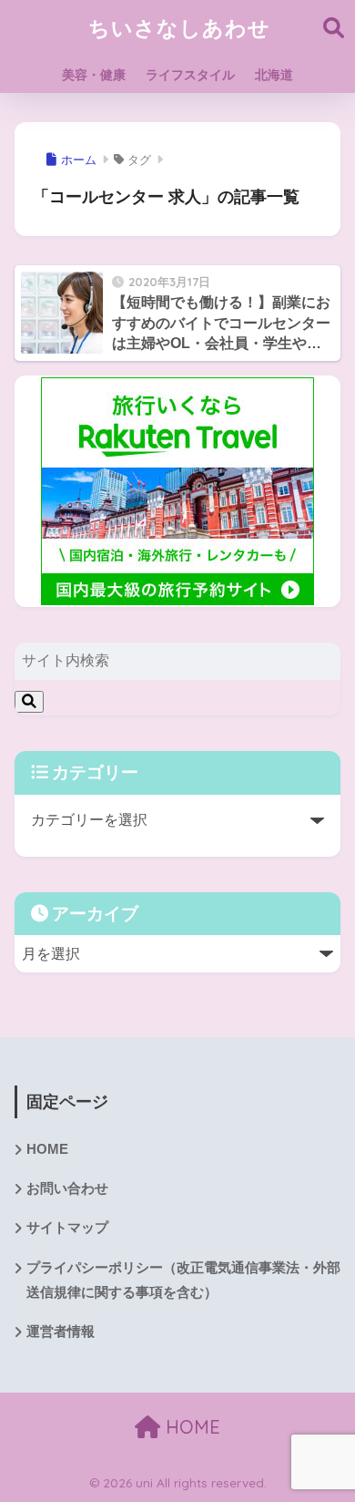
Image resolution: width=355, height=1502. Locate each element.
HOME (47, 1149)
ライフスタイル (190, 74)
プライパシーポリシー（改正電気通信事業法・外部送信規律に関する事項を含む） (183, 1280)
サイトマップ (67, 1227)
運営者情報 (60, 1331)
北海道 (274, 74)
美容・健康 (94, 74)
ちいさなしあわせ (179, 28)
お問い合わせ (67, 1188)
